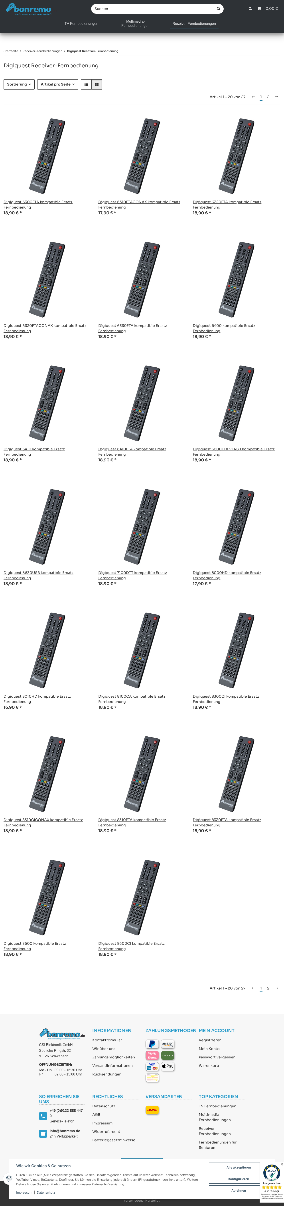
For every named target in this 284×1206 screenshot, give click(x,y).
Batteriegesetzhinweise (113, 1140)
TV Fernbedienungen (217, 1106)
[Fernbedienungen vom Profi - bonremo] (31, 9)
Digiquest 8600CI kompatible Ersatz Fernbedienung (131, 946)
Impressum (102, 1123)
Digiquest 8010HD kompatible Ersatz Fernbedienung (37, 699)
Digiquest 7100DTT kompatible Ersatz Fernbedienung (132, 575)
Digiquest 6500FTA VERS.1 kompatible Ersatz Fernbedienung (234, 452)
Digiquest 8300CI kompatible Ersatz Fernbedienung (226, 699)
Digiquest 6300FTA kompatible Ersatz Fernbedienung (38, 205)
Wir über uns (103, 1048)
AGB (96, 1114)
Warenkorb (209, 1065)
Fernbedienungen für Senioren (218, 1145)
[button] (250, 9)
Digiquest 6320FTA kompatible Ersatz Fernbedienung (227, 205)
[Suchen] (218, 9)
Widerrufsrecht (106, 1131)
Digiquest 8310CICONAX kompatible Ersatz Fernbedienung (43, 822)
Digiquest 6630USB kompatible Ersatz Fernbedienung (38, 575)
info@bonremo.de (65, 1131)
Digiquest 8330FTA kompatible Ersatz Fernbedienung (227, 822)
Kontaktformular (107, 1040)
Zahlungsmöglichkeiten (113, 1057)
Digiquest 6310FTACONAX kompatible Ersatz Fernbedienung (139, 205)
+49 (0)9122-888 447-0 (67, 1113)
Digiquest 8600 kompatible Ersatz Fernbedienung (35, 946)
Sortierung (17, 84)
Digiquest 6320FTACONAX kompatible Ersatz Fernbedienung (45, 328)
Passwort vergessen (217, 1057)
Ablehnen (238, 1190)
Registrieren (210, 1040)
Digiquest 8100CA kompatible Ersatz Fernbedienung (131, 699)
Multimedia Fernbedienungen (215, 1117)
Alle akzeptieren (239, 1167)
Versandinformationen (112, 1065)
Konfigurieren (238, 1179)
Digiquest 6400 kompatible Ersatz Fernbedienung (224, 328)
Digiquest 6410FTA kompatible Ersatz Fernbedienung (132, 452)
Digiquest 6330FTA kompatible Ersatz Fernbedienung (132, 328)
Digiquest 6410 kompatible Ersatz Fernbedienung (34, 452)
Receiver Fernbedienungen (215, 1131)
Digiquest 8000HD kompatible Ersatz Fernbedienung (227, 575)
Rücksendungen (106, 1074)
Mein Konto (209, 1048)
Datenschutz (103, 1106)
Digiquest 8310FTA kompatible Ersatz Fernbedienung (132, 822)
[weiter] (276, 97)
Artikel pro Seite (56, 84)
